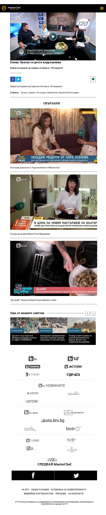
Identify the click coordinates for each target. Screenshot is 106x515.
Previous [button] (87, 313)
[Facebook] (12, 79)
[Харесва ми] (93, 79)
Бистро (74, 428)
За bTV (25, 489)
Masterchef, (52, 92)
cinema (32, 365)
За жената (33, 401)
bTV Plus (32, 412)
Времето (74, 393)
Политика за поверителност (68, 489)
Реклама (60, 493)
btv (33, 357)
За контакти (76, 493)
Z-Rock (32, 448)
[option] (24, 331)
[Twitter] (18, 79)
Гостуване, (41, 92)
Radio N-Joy (74, 440)
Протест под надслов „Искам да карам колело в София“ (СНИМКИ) (24, 337)
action (73, 365)
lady (33, 373)
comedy (73, 357)
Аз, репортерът (74, 412)
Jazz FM (53, 459)
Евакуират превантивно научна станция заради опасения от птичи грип (52, 337)
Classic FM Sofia (73, 449)
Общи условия (40, 489)
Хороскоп (32, 428)
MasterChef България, (69, 92)
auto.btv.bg (53, 421)
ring (73, 373)
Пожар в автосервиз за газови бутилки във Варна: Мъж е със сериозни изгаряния (80, 338)
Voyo (32, 393)
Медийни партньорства (39, 493)
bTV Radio (32, 440)
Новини (53, 385)
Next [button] (93, 313)
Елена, (24, 92)
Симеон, (32, 92)
